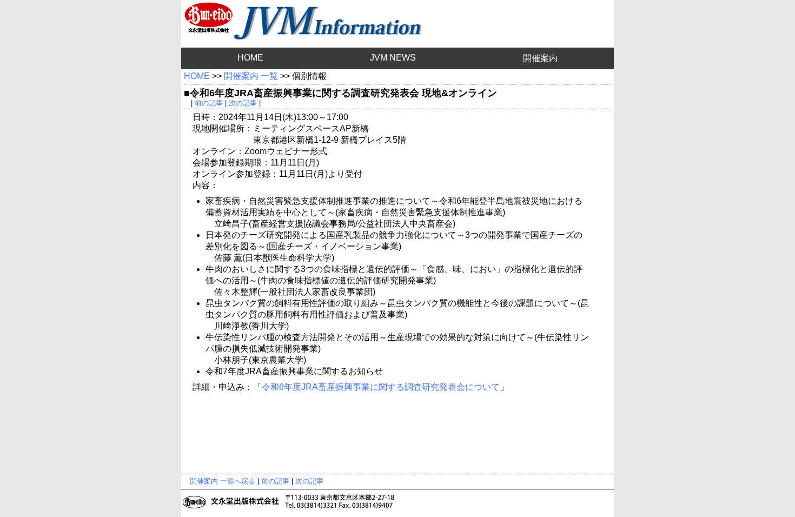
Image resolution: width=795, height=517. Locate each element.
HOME (250, 57)
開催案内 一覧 (251, 76)
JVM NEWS (393, 57)
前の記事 (209, 103)
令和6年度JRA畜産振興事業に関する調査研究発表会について (381, 387)
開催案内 (540, 58)
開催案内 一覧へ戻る (222, 481)
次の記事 (243, 103)
